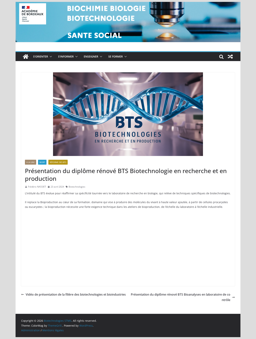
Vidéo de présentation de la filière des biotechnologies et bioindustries (76, 294)
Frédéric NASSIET (37, 186)
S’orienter (40, 56)
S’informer (66, 56)
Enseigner (91, 56)
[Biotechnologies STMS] (25, 56)
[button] (50, 56)
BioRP (42, 162)
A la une (30, 162)
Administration (30, 330)
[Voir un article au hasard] (230, 56)
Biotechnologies (77, 186)
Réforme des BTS (58, 162)
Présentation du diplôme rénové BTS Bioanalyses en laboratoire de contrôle (180, 297)
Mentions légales (53, 330)
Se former (115, 56)
